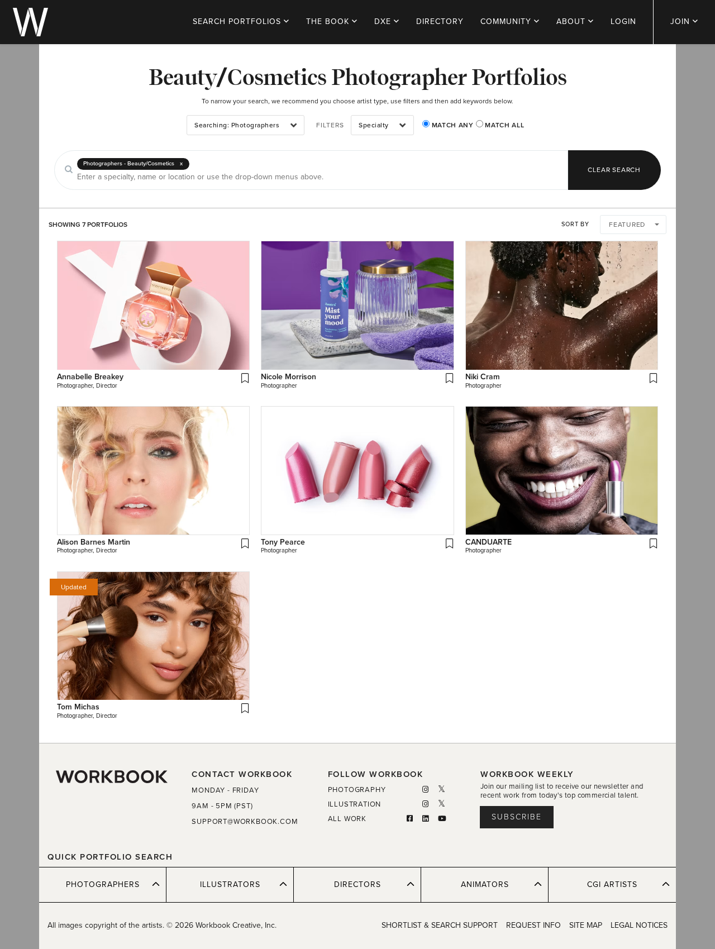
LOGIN (623, 21)
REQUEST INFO (533, 925)
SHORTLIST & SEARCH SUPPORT (440, 925)
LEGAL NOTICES (639, 925)
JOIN (681, 21)
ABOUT (572, 21)
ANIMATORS (485, 884)
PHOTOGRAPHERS (103, 884)
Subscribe (517, 817)
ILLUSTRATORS (230, 884)
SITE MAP (585, 925)
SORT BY (575, 224)
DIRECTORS (357, 884)
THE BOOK (329, 21)
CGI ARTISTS (612, 884)
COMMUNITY (507, 21)
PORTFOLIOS (238, 21)
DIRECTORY (440, 21)
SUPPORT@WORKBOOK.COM (245, 821)
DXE (384, 21)
